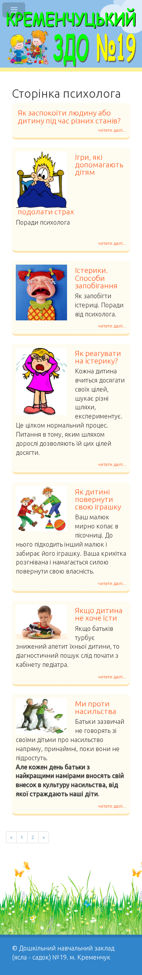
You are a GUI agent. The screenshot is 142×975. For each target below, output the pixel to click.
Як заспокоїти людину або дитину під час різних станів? (69, 116)
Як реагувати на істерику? (98, 357)
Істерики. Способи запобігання (96, 278)
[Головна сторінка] (71, 37)
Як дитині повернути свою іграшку (98, 499)
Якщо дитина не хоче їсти (99, 614)
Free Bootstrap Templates (24, 967)
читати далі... (112, 130)
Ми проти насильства (95, 707)
